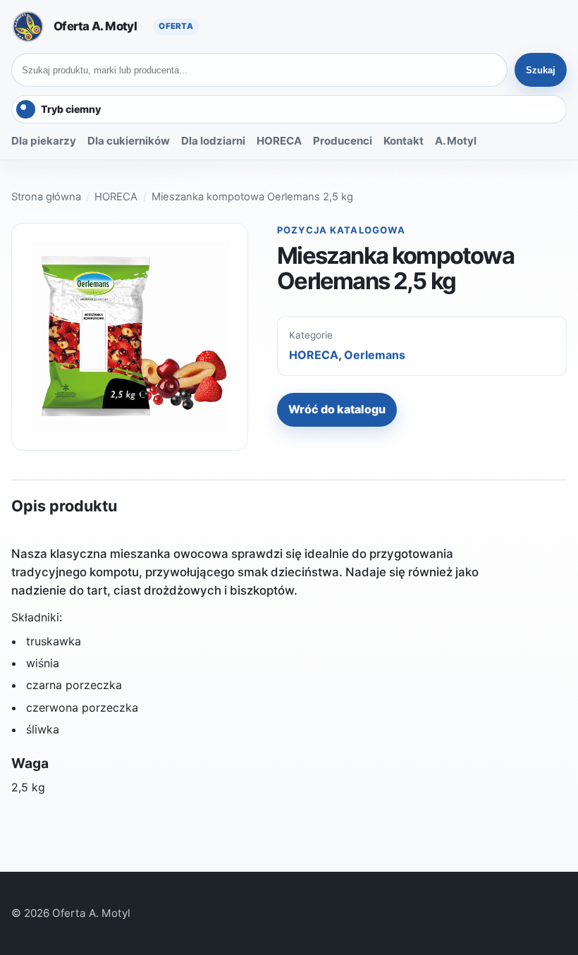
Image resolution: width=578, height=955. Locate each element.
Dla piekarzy (43, 140)
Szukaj (540, 70)
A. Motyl (455, 140)
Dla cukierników (128, 140)
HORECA (279, 140)
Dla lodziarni (213, 140)
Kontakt (403, 140)
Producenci (342, 140)
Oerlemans (374, 355)
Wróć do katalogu (337, 409)
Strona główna (46, 196)
